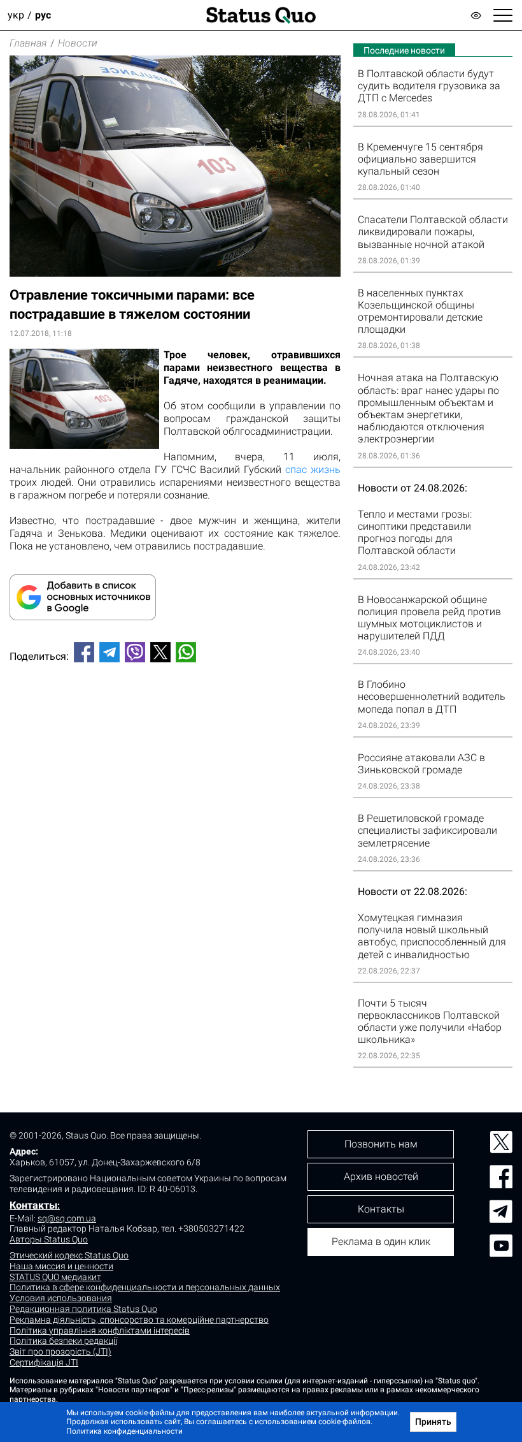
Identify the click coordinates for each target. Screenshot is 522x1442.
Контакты (33, 1205)
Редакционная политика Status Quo (83, 1309)
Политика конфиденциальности (124, 1431)
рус (43, 15)
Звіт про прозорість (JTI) (60, 1351)
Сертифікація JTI (44, 1362)
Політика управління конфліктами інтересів (100, 1330)
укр (16, 15)
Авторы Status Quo (49, 1239)
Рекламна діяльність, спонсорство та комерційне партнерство (139, 1320)
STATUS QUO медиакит (55, 1277)
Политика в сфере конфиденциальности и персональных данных (145, 1287)
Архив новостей (381, 1176)
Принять (433, 1422)
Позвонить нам (381, 1144)
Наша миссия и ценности (61, 1266)
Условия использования (61, 1298)
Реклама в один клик (381, 1241)
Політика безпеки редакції (63, 1341)
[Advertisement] (175, 714)
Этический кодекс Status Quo (69, 1255)
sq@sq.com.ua (67, 1218)
